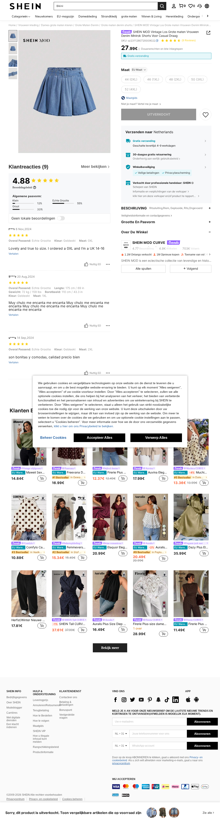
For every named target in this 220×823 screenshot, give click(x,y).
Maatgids (38, 725)
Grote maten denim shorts (116, 25)
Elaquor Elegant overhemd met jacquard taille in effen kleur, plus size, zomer (110, 547)
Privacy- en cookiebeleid (43, 799)
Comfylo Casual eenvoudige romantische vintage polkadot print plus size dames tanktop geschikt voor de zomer (29, 547)
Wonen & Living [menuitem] (151, 16)
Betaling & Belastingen (66, 704)
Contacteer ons (68, 697)
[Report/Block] (107, 264)
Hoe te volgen (41, 720)
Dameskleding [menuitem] (87, 16)
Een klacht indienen (12, 726)
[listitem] (29, 452)
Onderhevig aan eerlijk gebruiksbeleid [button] (155, 158)
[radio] (131, 79)
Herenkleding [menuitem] (174, 16)
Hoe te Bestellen (42, 715)
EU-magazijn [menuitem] (65, 16)
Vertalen (13, 253)
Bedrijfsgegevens (16, 697)
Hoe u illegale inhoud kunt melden (41, 738)
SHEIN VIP (39, 731)
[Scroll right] (207, 16)
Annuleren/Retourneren (47, 705)
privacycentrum (121, 763)
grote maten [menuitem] (129, 16)
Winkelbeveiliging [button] (144, 167)
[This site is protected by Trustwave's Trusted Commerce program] (115, 795)
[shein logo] (25, 6)
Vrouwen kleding (28, 25)
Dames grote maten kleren (57, 25)
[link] (182, 5)
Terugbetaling (41, 710)
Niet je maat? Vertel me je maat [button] (140, 103)
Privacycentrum (15, 799)
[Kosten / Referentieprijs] (139, 48)
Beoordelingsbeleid (22, 187)
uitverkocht (158, 114)
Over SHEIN (13, 702)
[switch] (61, 218)
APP (188, 691)
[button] (199, 6)
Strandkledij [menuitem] (109, 16)
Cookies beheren (72, 799)
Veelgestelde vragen (67, 716)
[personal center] (173, 6)
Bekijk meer (110, 648)
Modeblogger (14, 707)
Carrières (11, 712)
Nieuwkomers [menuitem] (44, 16)
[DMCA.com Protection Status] (125, 795)
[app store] (188, 701)
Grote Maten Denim (87, 25)
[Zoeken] (162, 6)
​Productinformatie (43, 752)
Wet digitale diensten (13, 719)
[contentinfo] (165, 786)
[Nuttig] (86, 264)
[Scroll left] (202, 16)
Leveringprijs (40, 700)
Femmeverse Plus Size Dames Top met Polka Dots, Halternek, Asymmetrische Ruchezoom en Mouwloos (70, 547)
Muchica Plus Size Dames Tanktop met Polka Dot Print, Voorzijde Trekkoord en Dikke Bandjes (191, 472)
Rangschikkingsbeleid (46, 747)
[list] (146, 699)
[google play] (196, 701)
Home (12, 25)
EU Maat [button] (137, 69)
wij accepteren (123, 779)
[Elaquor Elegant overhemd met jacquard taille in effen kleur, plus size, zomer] (110, 517)
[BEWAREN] (205, 114)
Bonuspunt (65, 710)
